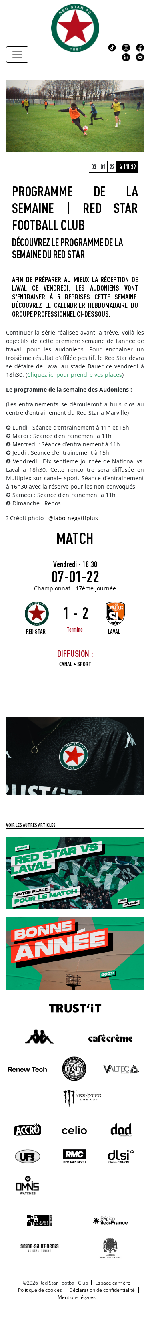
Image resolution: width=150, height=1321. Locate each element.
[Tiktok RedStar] (112, 47)
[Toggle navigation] (17, 54)
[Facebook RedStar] (140, 47)
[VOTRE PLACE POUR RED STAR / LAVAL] (75, 872)
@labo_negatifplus (73, 518)
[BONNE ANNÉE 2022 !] (75, 953)
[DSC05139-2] (75, 755)
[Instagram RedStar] (126, 47)
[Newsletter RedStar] (140, 57)
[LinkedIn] (126, 57)
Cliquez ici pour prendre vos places (74, 374)
